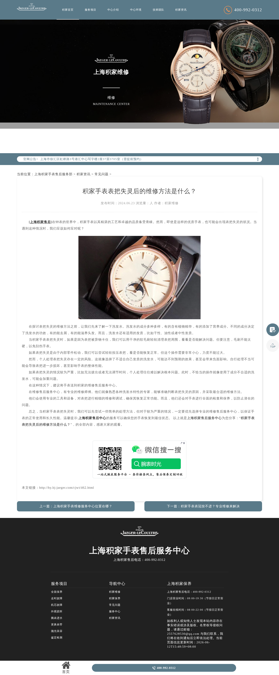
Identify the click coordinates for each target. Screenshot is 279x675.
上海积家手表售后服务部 (53, 174)
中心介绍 (113, 9)
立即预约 (140, 341)
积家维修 (115, 591)
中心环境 (136, 9)
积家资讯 (181, 9)
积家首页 (68, 9)
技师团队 (158, 9)
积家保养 (115, 598)
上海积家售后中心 (92, 418)
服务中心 (115, 611)
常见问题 (101, 174)
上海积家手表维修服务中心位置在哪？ (82, 506)
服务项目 (90, 9)
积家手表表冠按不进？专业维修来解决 (210, 506)
